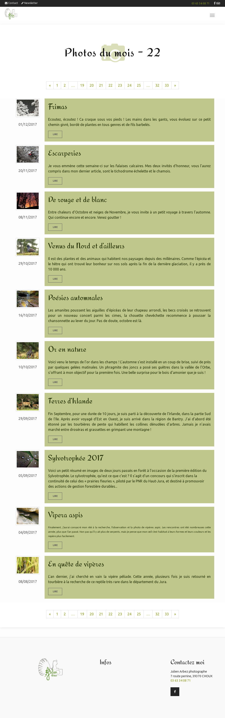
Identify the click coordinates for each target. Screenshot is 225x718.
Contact (12, 3)
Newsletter (31, 3)
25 (139, 85)
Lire (55, 134)
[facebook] (215, 3)
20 (92, 85)
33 (167, 85)
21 (101, 85)
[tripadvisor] (218, 3)
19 (82, 85)
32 (157, 85)
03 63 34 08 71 (201, 3)
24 (129, 85)
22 (110, 85)
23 (120, 85)
